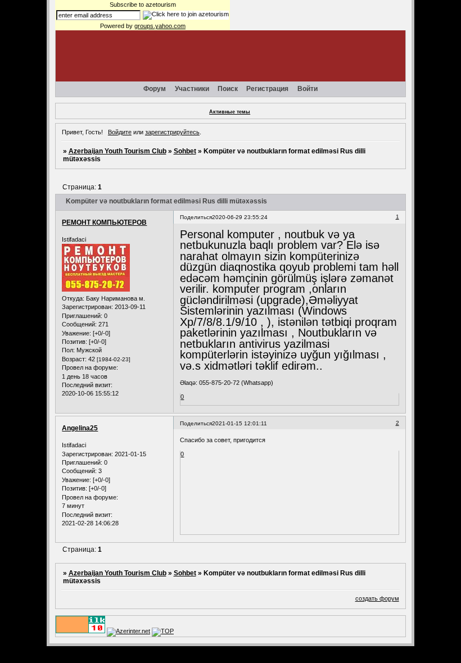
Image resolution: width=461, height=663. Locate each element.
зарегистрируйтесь (172, 132)
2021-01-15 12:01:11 (239, 423)
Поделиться (196, 217)
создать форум (377, 598)
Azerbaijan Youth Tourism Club (117, 151)
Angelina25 (80, 428)
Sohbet (185, 151)
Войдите (120, 132)
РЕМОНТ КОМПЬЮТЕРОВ (104, 222)
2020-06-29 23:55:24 (240, 217)
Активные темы (229, 112)
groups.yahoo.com (160, 25)
